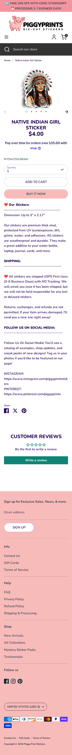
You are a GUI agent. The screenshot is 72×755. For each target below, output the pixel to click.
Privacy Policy (14, 599)
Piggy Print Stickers (17, 158)
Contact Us (12, 556)
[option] (36, 86)
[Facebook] (6, 681)
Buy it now (36, 194)
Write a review (36, 460)
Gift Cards (11, 563)
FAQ (7, 592)
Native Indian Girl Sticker (28, 60)
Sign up (19, 527)
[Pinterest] (20, 681)
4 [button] (41, 111)
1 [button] (26, 112)
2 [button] (31, 111)
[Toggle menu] (6, 37)
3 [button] (36, 111)
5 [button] (46, 111)
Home (7, 60)
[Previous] (5, 111)
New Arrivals (13, 635)
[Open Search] (6, 49)
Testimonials (13, 657)
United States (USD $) (23, 707)
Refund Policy (14, 606)
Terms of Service (16, 570)
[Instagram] (13, 681)
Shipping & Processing (20, 613)
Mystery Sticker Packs (20, 650)
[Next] (66, 111)
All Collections (14, 642)
